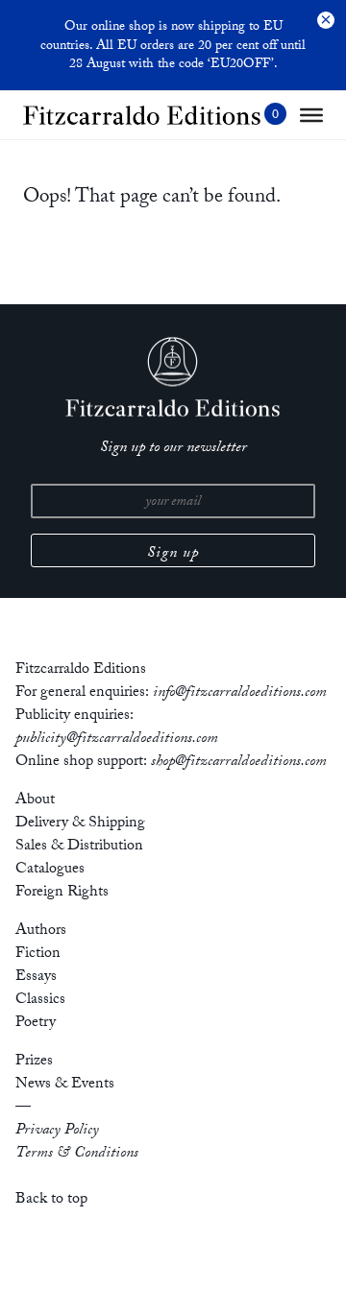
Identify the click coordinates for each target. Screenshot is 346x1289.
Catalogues (50, 870)
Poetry (35, 1024)
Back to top (51, 1200)
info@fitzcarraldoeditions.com (240, 693)
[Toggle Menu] (311, 115)
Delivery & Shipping (80, 824)
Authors (40, 931)
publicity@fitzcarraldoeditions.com (116, 739)
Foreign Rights (62, 893)
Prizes (34, 1062)
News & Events (64, 1085)
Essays (36, 978)
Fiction (38, 954)
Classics (40, 1001)
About (35, 801)
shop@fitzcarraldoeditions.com (239, 763)
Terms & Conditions (76, 1154)
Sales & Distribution (79, 847)
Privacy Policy (57, 1131)
